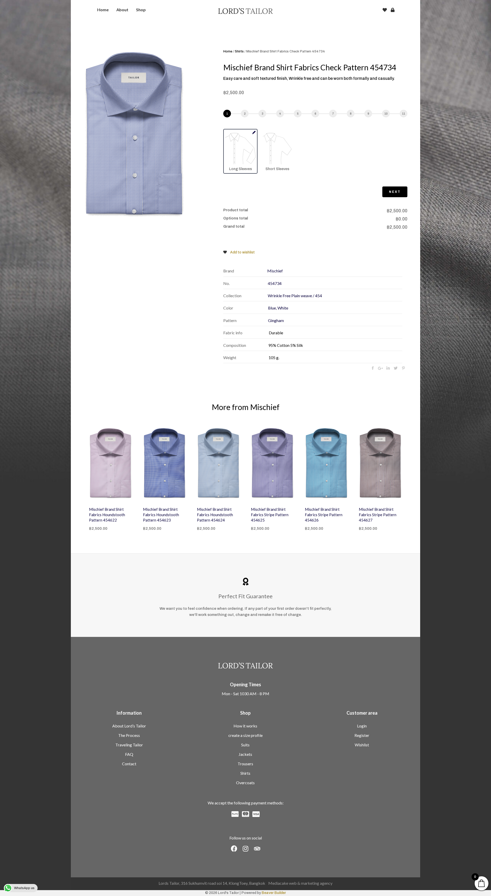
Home (227, 51)
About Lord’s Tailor (129, 725)
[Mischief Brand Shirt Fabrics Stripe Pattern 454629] (380, 463)
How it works (245, 725)
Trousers (245, 763)
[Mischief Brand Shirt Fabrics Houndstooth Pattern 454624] (164, 463)
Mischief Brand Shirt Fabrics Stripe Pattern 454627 (323, 514)
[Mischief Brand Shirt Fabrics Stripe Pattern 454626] (272, 463)
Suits (245, 744)
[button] (234, 848)
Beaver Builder (274, 893)
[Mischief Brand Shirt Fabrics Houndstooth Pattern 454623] (110, 463)
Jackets (245, 754)
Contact (129, 763)
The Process (129, 735)
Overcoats (245, 782)
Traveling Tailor (129, 744)
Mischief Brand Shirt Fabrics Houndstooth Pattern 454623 (107, 514)
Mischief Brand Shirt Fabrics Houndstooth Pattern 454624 (161, 514)
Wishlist (362, 744)
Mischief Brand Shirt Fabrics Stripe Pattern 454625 (216, 514)
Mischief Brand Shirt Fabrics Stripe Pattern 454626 (269, 514)
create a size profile (245, 735)
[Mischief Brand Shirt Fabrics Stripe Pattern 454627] (326, 463)
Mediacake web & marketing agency (300, 883)
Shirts (239, 51)
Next (395, 192)
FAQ (129, 754)
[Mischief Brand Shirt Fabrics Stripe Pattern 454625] (218, 463)
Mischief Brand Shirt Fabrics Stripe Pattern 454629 (377, 514)
